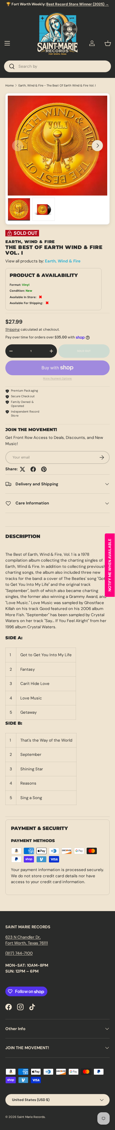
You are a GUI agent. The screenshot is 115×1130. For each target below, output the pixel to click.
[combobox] (57, 66)
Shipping (12, 329)
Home (9, 85)
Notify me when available (109, 565)
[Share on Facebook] (33, 469)
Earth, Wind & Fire (62, 261)
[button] (108, 43)
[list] (57, 146)
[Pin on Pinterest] (44, 469)
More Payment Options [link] (57, 378)
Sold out (84, 351)
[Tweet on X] (22, 469)
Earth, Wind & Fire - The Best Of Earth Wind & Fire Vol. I (57, 85)
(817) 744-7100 (19, 953)
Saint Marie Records (31, 1117)
